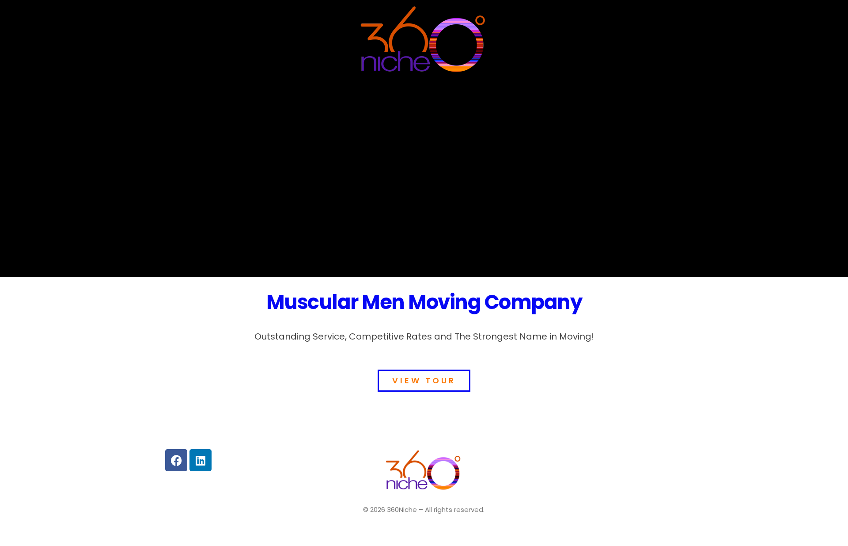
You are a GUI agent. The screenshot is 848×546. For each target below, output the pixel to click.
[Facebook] (176, 460)
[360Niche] (424, 41)
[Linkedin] (200, 460)
